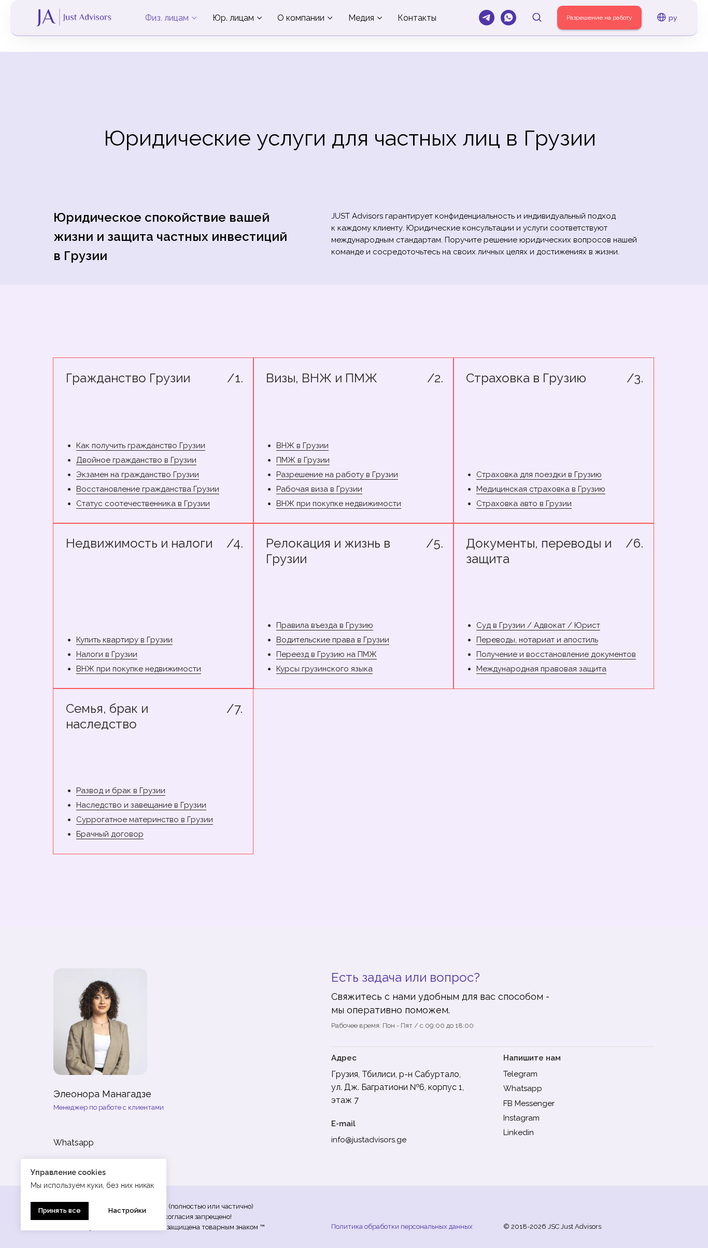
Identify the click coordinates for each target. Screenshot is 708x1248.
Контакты (417, 18)
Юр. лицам (233, 18)
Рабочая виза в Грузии (319, 489)
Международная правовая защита (541, 668)
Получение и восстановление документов (556, 654)
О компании (300, 18)
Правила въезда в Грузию (324, 625)
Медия (361, 18)
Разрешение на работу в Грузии (337, 474)
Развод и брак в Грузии (120, 790)
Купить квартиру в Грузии (124, 639)
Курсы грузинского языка (324, 668)
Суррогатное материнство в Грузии (144, 819)
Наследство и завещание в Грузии (141, 805)
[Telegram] (486, 17)
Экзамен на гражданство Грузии (137, 474)
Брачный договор (110, 834)
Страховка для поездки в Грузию (539, 474)
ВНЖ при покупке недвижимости (338, 503)
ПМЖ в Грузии (303, 460)
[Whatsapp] (508, 17)
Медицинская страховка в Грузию (540, 489)
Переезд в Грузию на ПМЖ (326, 654)
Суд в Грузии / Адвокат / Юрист (538, 625)
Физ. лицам (167, 18)
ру (673, 17)
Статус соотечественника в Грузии (143, 503)
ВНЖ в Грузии (302, 445)
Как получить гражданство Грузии (140, 445)
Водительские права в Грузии (332, 639)
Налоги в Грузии (106, 654)
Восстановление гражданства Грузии (147, 489)
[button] (537, 17)
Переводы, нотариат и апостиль (537, 639)
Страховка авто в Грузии (524, 503)
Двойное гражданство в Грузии (136, 460)
